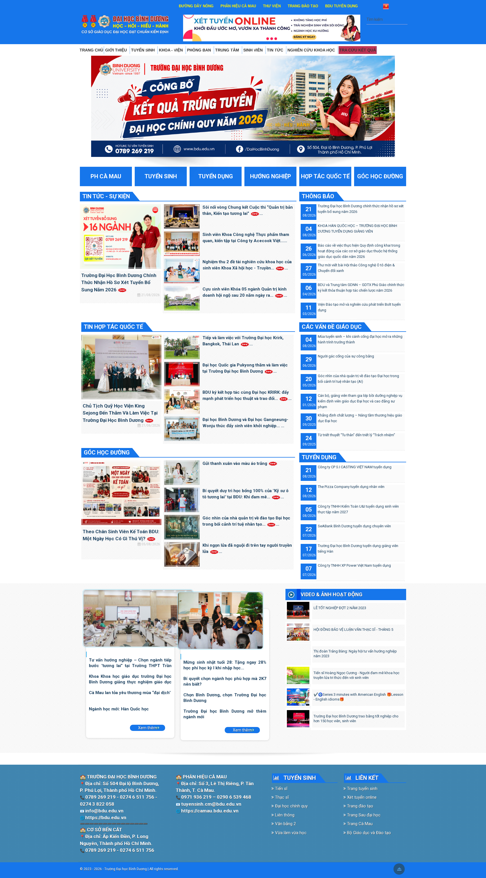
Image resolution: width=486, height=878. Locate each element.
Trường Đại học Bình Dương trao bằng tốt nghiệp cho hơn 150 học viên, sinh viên (356, 718)
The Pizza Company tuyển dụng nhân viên (351, 487)
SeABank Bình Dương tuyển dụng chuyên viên (354, 526)
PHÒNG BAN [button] (199, 50)
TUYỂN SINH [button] (143, 50)
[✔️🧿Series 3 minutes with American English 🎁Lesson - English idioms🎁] (298, 696)
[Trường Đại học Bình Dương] (125, 24)
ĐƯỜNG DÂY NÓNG (196, 6)
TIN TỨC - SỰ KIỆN (106, 196)
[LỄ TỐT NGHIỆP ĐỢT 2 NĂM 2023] (298, 609)
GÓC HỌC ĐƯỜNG (107, 452)
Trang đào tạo (359, 806)
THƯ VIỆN (272, 6)
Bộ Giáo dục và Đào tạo (368, 832)
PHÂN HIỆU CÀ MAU (238, 6)
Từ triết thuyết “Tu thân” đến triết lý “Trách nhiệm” (356, 435)
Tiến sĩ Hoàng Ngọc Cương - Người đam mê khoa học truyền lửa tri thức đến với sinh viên (356, 675)
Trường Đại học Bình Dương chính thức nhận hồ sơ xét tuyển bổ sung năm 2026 (118, 282)
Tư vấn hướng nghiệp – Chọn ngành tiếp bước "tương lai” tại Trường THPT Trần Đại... (130, 663)
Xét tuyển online (361, 797)
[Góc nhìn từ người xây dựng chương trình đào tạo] (220, 620)
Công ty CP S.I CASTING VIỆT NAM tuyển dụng (355, 467)
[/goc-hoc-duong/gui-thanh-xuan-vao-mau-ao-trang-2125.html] (182, 472)
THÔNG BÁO (318, 196)
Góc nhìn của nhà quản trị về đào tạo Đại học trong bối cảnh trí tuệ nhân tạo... (246, 521)
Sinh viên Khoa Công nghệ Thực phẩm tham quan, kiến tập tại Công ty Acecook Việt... (245, 238)
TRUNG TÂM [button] (227, 50)
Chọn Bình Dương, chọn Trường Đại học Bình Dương (224, 697)
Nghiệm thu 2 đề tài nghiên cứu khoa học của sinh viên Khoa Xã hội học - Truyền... (247, 265)
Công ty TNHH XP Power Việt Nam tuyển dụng (354, 565)
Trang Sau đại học (363, 815)
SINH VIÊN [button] (253, 50)
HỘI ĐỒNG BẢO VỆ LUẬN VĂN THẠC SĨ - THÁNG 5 (353, 629)
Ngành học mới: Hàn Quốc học (119, 709)
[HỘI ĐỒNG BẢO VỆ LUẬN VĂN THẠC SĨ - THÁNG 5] (298, 631)
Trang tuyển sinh (361, 788)
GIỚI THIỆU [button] (116, 50)
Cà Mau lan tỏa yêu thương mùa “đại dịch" (130, 692)
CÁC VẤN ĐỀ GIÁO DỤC (332, 326)
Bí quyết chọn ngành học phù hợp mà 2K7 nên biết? (224, 681)
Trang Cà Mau (359, 823)
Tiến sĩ (280, 788)
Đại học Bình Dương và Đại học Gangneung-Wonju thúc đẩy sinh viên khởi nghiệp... (245, 423)
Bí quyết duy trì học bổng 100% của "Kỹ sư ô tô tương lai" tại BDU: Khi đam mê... (245, 494)
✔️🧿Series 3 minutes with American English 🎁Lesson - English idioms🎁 (358, 696)
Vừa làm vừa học (290, 832)
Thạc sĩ (281, 797)
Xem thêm (147, 728)
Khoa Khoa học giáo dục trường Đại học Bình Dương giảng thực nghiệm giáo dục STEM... (130, 679)
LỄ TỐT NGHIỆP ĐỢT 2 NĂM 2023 (340, 608)
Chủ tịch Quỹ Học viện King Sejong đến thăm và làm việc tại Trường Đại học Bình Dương (120, 413)
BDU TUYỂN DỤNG (341, 6)
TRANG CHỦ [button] (91, 50)
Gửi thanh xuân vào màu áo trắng (235, 463)
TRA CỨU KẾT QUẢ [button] (357, 50)
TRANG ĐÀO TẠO (303, 6)
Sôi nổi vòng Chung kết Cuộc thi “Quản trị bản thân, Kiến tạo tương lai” (247, 210)
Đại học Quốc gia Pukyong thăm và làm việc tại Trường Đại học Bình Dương (245, 368)
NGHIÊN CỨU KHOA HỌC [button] (311, 50)
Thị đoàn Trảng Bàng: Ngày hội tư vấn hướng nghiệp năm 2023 (355, 653)
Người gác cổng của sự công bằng (346, 356)
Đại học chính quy (291, 806)
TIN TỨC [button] (275, 50)
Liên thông (284, 815)
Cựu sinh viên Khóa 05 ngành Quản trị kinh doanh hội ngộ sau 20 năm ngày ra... (244, 292)
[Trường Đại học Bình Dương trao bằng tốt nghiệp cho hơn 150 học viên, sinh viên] (298, 717)
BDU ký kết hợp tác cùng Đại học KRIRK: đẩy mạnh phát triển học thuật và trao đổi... (245, 395)
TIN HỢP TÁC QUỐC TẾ (113, 326)
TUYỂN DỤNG (319, 457)
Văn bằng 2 (285, 823)
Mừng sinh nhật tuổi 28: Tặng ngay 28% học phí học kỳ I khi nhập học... (224, 665)
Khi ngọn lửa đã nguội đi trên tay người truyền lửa (247, 548)
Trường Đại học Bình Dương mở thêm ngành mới (224, 714)
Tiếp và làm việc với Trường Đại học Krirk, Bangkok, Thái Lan (243, 341)
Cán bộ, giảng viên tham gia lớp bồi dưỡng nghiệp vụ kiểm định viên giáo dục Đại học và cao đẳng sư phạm (360, 401)
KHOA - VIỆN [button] (171, 50)
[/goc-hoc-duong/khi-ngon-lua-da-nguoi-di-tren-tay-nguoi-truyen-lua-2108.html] (182, 554)
